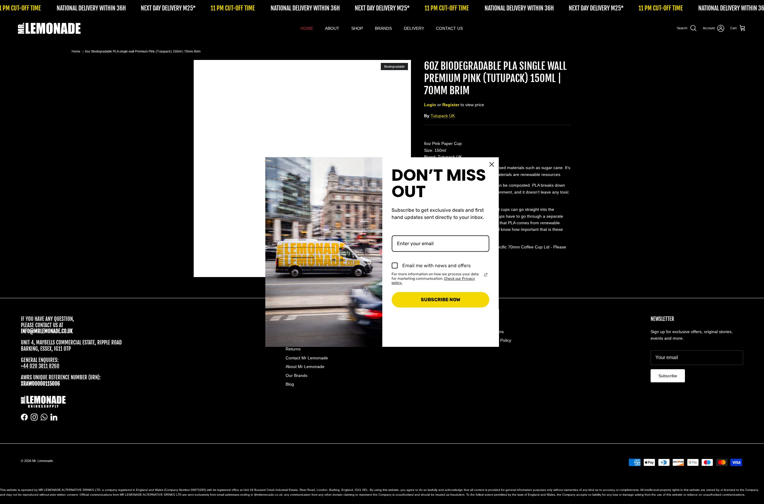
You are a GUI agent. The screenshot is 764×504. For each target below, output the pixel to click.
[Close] (492, 164)
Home (76, 51)
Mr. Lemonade (42, 461)
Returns (293, 349)
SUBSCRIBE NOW (440, 300)
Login (430, 104)
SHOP (357, 28)
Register (450, 104)
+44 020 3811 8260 (40, 366)
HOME (307, 28)
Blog (290, 384)
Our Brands (296, 375)
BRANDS (383, 28)
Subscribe (667, 375)
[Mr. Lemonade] (49, 28)
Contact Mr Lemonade (307, 357)
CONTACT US (449, 28)
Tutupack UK (443, 115)
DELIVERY (414, 28)
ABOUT (332, 28)
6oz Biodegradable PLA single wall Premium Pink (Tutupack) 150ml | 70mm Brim (143, 51)
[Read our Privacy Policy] (485, 274)
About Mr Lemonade (305, 366)
